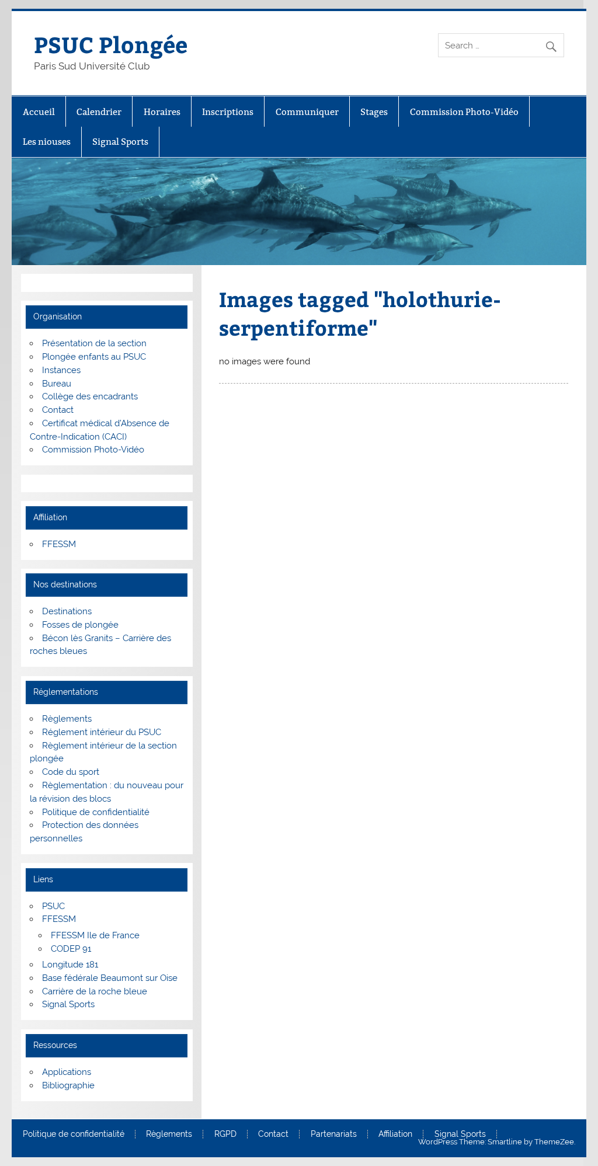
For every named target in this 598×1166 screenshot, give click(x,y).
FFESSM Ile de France (95, 935)
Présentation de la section (94, 343)
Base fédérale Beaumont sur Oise (110, 978)
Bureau (56, 383)
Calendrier (99, 111)
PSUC (53, 906)
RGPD (225, 1134)
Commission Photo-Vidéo (464, 111)
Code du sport (70, 772)
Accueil (39, 111)
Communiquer (307, 111)
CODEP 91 (71, 949)
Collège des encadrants (90, 396)
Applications (66, 1072)
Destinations (67, 611)
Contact (58, 410)
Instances (61, 370)
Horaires (162, 111)
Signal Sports (120, 141)
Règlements (67, 718)
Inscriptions (227, 111)
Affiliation (395, 1134)
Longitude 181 (70, 964)
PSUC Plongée (110, 44)
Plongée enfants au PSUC (94, 356)
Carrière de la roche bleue (94, 991)
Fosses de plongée (80, 624)
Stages (374, 111)
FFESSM (59, 544)
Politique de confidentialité (96, 812)
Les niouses (47, 141)
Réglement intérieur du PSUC (101, 732)
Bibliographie (68, 1085)
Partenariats (334, 1134)
